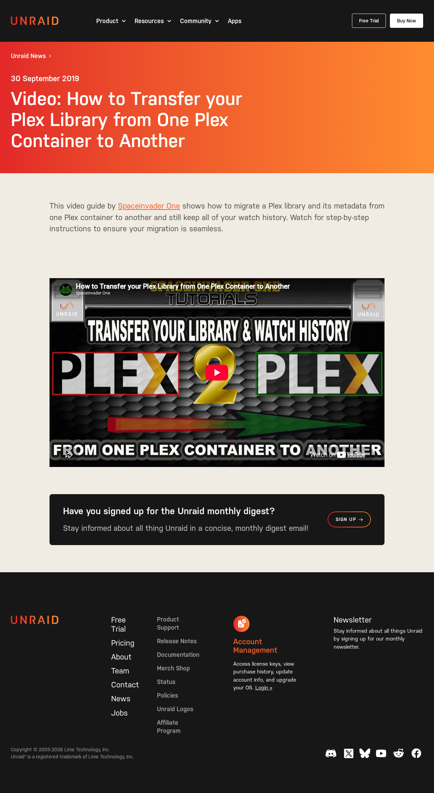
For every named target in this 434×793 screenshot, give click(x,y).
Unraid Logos (175, 709)
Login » (263, 687)
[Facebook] (416, 753)
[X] (348, 753)
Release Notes (177, 641)
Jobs (119, 712)
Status (166, 681)
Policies (167, 695)
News (121, 698)
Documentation (178, 654)
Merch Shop (173, 668)
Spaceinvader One (149, 205)
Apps (234, 21)
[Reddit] (399, 753)
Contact (125, 684)
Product (107, 21)
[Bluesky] (364, 753)
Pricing (122, 642)
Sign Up (346, 519)
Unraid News (28, 56)
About (121, 656)
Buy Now (406, 20)
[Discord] (331, 753)
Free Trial (369, 20)
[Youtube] (381, 753)
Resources (149, 21)
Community (196, 21)
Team (120, 670)
